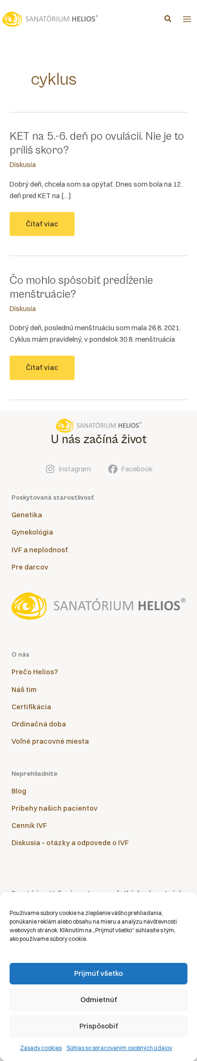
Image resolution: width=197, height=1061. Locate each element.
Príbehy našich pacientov (54, 808)
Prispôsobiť (98, 1025)
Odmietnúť (98, 999)
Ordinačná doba (38, 724)
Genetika (26, 515)
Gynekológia (32, 532)
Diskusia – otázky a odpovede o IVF (70, 842)
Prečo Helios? (34, 672)
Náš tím (23, 689)
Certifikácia (31, 707)
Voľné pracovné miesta (50, 741)
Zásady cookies (41, 1047)
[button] (168, 19)
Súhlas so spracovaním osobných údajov (119, 1047)
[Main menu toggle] (187, 19)
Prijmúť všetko (98, 973)
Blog (18, 791)
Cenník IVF (29, 825)
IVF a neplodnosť (39, 550)
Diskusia (23, 164)
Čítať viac (41, 227)
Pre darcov (29, 567)
